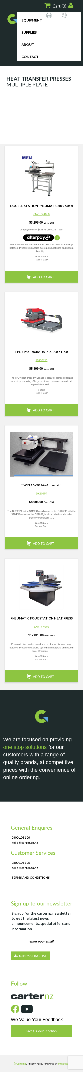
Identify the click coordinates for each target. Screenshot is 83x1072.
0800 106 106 (20, 837)
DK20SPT (41, 493)
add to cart (43, 277)
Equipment (31, 20)
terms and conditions (30, 877)
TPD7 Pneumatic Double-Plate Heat (42, 352)
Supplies (29, 32)
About (27, 44)
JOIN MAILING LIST (32, 956)
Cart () (59, 6)
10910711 (41, 360)
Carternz (21, 1063)
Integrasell (63, 1063)
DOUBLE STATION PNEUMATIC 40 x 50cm (41, 206)
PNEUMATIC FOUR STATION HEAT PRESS (41, 618)
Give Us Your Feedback (41, 1031)
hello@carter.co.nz (24, 842)
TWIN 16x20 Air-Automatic (41, 485)
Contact (30, 57)
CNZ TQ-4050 (41, 214)
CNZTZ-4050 (41, 626)
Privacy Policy (36, 1063)
